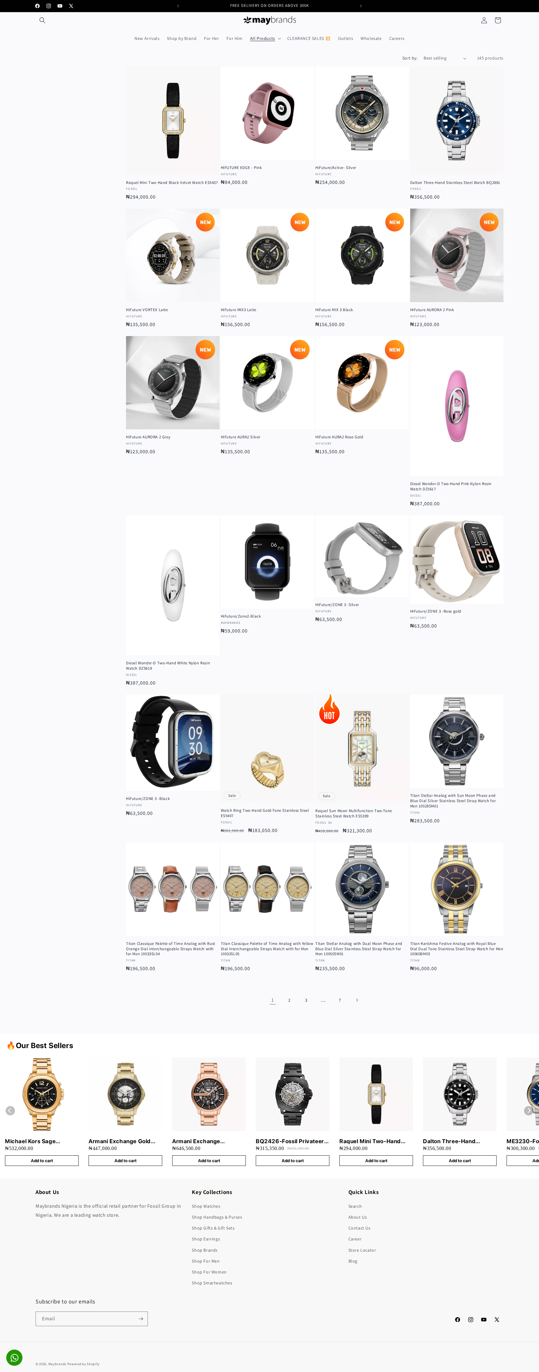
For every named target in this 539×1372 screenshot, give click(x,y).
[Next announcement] (361, 6)
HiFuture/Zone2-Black (241, 616)
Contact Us (359, 1228)
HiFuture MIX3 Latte (238, 309)
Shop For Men (206, 1261)
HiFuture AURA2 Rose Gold (339, 437)
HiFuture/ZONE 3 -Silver (337, 604)
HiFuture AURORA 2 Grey (148, 437)
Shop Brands (205, 1250)
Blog (352, 1261)
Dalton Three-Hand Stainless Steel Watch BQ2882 (452, 1141)
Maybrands (57, 1364)
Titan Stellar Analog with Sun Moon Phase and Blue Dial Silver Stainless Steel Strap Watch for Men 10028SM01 (453, 801)
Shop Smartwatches (212, 1283)
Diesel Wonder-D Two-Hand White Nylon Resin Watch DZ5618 (168, 666)
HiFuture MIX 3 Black (334, 309)
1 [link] (272, 1000)
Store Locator (362, 1250)
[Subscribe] (141, 1319)
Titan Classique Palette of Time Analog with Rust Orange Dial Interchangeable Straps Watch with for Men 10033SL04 (170, 949)
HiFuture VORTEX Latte (147, 309)
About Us (357, 1217)
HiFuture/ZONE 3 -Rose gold (436, 611)
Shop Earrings (206, 1239)
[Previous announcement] (178, 6)
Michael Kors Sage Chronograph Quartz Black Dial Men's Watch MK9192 (41, 1141)
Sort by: (409, 58)
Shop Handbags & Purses (217, 1217)
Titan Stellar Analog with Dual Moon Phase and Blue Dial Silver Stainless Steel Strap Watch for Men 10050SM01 (358, 949)
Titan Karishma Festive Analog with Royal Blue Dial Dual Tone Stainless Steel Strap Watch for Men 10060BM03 (456, 949)
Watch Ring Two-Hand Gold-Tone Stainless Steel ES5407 (265, 813)
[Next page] (357, 1000)
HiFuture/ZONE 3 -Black (148, 798)
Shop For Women (209, 1272)
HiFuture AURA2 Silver (241, 437)
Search (355, 1206)
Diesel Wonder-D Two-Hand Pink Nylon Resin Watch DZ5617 (451, 486)
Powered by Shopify (83, 1364)
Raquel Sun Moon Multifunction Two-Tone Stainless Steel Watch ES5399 (353, 813)
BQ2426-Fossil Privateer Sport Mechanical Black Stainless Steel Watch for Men (290, 1141)
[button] (42, 20)
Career (355, 1239)
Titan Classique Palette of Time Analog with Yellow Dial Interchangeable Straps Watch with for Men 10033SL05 (267, 949)
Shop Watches (206, 1206)
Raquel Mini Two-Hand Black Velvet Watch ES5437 (172, 182)
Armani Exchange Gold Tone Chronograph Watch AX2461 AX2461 (123, 1141)
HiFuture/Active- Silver (335, 167)
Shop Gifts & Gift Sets (213, 1228)
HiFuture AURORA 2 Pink (432, 309)
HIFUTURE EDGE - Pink (241, 167)
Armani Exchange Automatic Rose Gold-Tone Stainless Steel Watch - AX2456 (208, 1141)
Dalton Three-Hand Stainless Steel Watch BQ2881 (455, 182)
